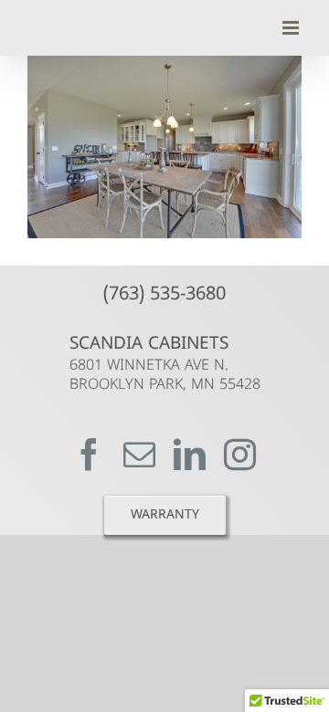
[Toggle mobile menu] (292, 27)
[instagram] (240, 454)
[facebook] (89, 454)
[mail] (139, 454)
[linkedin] (190, 454)
